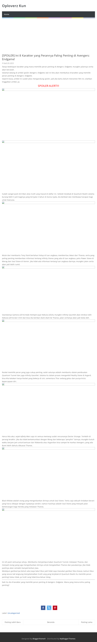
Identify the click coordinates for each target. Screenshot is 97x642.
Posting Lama (86, 622)
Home (6, 14)
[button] (43, 608)
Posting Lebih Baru (13, 622)
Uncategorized (14, 613)
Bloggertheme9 (39, 638)
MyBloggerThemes (67, 638)
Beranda (50, 622)
